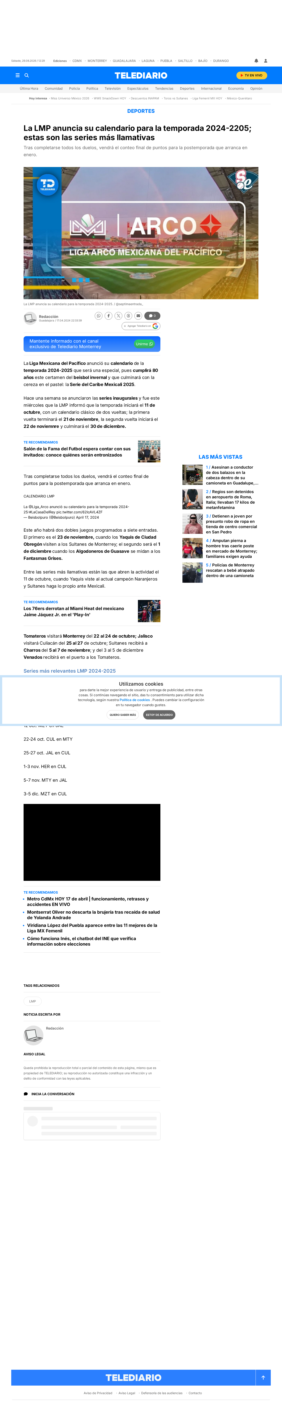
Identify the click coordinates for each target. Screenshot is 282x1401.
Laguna (148, 61)
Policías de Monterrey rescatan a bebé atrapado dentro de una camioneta (230, 570)
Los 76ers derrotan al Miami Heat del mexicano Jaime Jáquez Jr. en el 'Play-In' (74, 611)
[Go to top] (263, 1378)
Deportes (187, 88)
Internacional (211, 88)
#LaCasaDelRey (42, 512)
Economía (236, 88)
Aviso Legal (127, 1393)
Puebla (166, 61)
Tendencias (164, 88)
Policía (74, 88)
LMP (32, 1001)
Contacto (195, 1393)
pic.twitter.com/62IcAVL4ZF (79, 512)
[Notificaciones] (256, 61)
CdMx (77, 61)
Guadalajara (124, 61)
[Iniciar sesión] (265, 61)
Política (92, 88)
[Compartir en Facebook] (108, 316)
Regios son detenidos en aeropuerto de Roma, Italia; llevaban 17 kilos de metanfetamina (230, 499)
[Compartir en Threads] (128, 316)
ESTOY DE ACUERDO (159, 714)
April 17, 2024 (87, 517)
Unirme (142, 344)
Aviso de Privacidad (98, 1393)
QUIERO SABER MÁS (123, 714)
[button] (141, 326)
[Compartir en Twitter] (118, 316)
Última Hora (29, 88)
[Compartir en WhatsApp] (98, 316)
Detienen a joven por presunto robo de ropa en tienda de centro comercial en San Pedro (231, 524)
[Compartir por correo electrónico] (138, 316)
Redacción (48, 316)
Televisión (113, 88)
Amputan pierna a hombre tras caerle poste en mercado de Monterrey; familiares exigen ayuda (231, 548)
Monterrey (97, 61)
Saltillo (185, 61)
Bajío (203, 61)
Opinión (256, 88)
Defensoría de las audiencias (161, 1393)
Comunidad (54, 88)
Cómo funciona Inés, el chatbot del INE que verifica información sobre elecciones (81, 941)
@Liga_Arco (38, 507)
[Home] (141, 75)
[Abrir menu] (18, 75)
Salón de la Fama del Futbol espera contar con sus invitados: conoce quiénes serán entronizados (77, 452)
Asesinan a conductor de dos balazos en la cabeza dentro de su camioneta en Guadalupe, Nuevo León (230, 478)
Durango (221, 61)
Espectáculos (137, 88)
